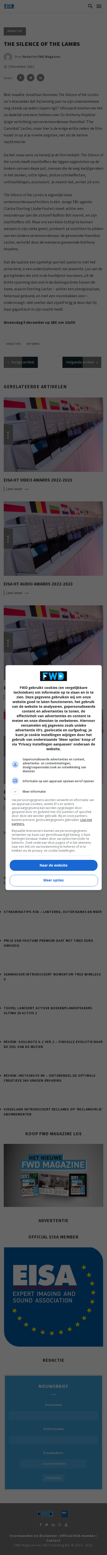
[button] (54, 791)
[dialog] (53, 777)
